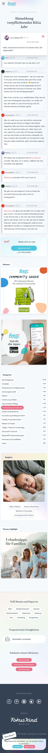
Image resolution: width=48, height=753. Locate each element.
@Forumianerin (35, 158)
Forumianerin (10, 115)
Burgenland (33, 617)
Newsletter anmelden (21, 639)
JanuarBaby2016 (16, 38)
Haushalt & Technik (10, 431)
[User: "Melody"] (3, 152)
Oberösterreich (12, 613)
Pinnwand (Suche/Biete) (12, 439)
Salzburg (37, 613)
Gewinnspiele (24, 660)
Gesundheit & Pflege (10, 404)
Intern (4, 443)
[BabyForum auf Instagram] (24, 701)
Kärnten (36, 609)
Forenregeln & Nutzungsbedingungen (14, 738)
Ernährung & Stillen (10, 400)
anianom (8, 71)
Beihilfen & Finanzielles (24, 511)
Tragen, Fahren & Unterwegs (13, 427)
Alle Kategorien (8, 380)
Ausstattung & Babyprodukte (14, 415)
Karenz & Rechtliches (10, 412)
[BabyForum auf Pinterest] (16, 701)
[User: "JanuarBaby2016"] (6, 37)
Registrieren (29, 747)
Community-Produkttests (24, 665)
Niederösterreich (22, 609)
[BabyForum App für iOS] (31, 701)
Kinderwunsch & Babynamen (14, 388)
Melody (7, 153)
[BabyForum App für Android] (39, 701)
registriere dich (24, 248)
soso (7, 58)
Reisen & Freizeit (9, 423)
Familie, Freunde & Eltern (12, 419)
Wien (10, 609)
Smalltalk (6, 384)
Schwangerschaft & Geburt (24, 515)
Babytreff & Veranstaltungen (13, 435)
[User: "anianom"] (3, 71)
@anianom (8, 211)
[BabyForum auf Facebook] (9, 701)
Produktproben (24, 669)
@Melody (7, 177)
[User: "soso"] (3, 58)
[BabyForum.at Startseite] (12, 4)
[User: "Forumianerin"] (3, 115)
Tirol (11, 617)
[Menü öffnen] (3, 4)
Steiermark (26, 613)
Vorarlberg (21, 617)
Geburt (5, 396)
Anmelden (18, 747)
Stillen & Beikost (14, 507)
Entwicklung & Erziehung (13, 408)
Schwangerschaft (9, 392)
